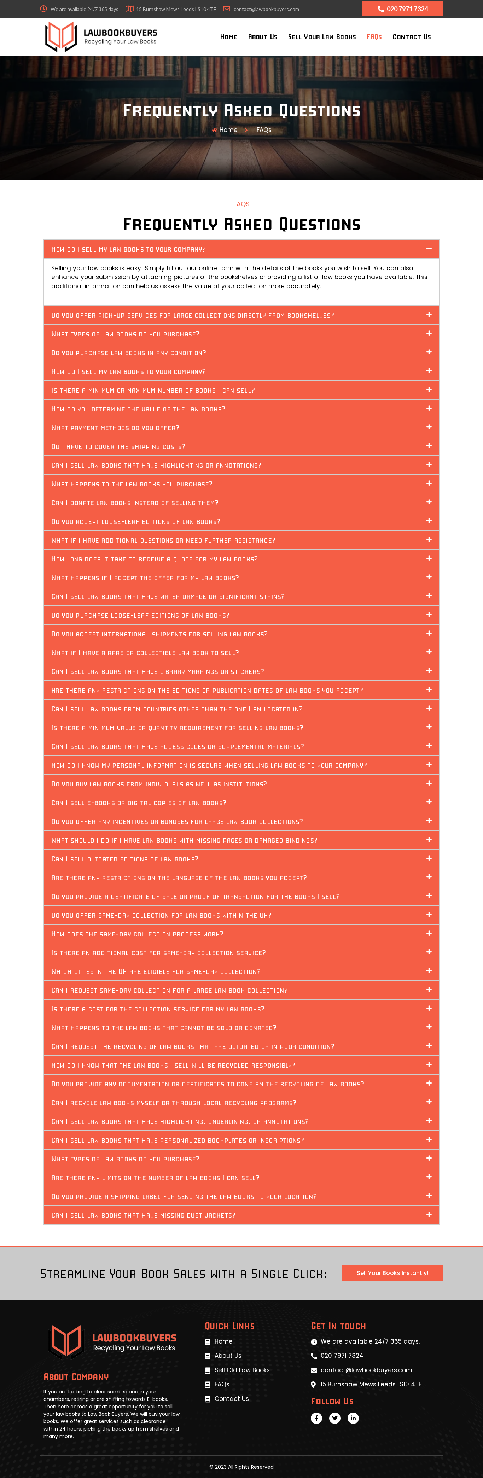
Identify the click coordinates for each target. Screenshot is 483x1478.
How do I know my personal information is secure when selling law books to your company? (209, 764)
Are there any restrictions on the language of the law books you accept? (179, 877)
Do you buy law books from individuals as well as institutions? (159, 783)
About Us (263, 36)
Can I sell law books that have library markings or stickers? (157, 671)
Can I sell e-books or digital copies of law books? (139, 802)
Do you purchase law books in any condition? (128, 352)
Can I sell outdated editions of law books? (125, 858)
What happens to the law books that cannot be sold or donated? (164, 1027)
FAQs (374, 36)
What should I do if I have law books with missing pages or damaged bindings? (184, 839)
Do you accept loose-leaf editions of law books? (136, 521)
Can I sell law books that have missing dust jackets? (143, 1214)
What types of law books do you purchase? (125, 333)
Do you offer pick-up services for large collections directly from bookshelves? (192, 314)
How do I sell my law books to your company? (128, 248)
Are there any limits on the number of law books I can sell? (155, 1177)
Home (228, 36)
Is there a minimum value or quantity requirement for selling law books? (177, 727)
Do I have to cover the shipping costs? (118, 446)
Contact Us (411, 36)
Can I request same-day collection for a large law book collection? (169, 989)
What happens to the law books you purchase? (132, 483)
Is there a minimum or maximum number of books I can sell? (153, 389)
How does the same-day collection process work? (137, 933)
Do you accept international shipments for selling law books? (159, 633)
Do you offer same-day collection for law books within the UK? (161, 914)
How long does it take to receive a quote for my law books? (154, 558)
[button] (241, 249)
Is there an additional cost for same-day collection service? (158, 952)
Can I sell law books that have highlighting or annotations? (156, 464)
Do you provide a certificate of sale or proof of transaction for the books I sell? (195, 896)
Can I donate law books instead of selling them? (135, 502)
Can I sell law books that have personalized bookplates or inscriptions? (177, 1139)
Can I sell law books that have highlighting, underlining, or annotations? (180, 1121)
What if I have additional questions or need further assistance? (163, 539)
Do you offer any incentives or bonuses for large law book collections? (177, 821)
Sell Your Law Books (322, 36)
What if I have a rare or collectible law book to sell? (145, 652)
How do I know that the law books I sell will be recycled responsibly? (173, 1064)
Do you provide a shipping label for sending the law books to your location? (184, 1196)
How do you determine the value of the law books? (138, 408)
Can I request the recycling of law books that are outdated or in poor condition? (193, 1046)
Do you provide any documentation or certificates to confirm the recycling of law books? (208, 1083)
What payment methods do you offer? (115, 427)
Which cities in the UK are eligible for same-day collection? (156, 971)
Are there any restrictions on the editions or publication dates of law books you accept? (207, 689)
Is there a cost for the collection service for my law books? (158, 1008)
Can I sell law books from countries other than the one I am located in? (177, 708)
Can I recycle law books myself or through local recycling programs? (174, 1102)
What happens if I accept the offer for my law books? (145, 577)
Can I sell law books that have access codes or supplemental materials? (177, 746)
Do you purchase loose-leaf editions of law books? (140, 614)
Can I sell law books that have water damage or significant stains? (168, 596)
